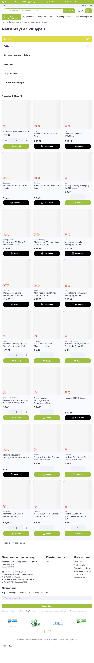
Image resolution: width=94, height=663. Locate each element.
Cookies (62, 639)
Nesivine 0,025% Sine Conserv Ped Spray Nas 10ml (78, 458)
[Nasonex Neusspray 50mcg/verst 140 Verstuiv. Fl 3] (16, 438)
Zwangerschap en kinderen (15, 45)
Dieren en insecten (15, 67)
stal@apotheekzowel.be (23, 574)
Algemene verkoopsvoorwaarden (29, 639)
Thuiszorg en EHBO (15, 62)
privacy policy (80, 611)
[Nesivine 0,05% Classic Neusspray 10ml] (16, 494)
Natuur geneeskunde (15, 56)
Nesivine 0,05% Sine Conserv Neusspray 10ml (46, 515)
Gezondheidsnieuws (82, 568)
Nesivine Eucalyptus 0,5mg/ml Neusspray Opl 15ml (75, 516)
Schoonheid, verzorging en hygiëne (15, 29)
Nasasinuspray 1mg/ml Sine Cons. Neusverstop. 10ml (15, 401)
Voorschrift (79, 574)
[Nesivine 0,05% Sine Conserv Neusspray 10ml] (47, 494)
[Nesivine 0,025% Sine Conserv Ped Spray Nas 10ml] (77, 438)
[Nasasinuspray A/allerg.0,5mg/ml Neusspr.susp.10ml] (47, 381)
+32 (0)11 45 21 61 (18, 572)
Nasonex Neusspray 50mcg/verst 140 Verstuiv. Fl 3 (16, 456)
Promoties (6, 22)
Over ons (78, 562)
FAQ (48, 562)
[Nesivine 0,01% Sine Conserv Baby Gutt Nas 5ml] (47, 438)
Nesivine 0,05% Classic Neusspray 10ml (13, 515)
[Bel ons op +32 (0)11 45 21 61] (78, 11)
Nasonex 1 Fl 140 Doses (75, 398)
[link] (81, 543)
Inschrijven (47, 606)
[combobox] (33, 10)
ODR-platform (71, 639)
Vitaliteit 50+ (15, 51)
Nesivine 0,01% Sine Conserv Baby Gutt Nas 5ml (46, 458)
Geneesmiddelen (15, 72)
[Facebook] (44, 631)
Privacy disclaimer (50, 639)
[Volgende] (90, 543)
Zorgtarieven (79, 577)
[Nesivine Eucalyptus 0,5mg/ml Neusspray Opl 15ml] (77, 494)
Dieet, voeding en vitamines (15, 37)
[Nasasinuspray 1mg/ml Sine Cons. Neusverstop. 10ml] (16, 381)
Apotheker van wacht (83, 571)
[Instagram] (49, 631)
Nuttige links (79, 565)
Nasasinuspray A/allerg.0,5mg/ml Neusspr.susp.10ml (42, 400)
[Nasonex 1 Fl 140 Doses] (77, 381)
